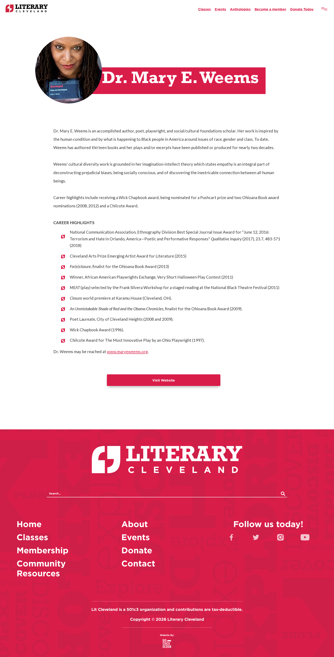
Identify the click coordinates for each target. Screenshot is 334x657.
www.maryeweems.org (127, 351)
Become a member (270, 9)
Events (220, 9)
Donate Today (302, 9)
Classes (204, 9)
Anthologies (240, 9)
